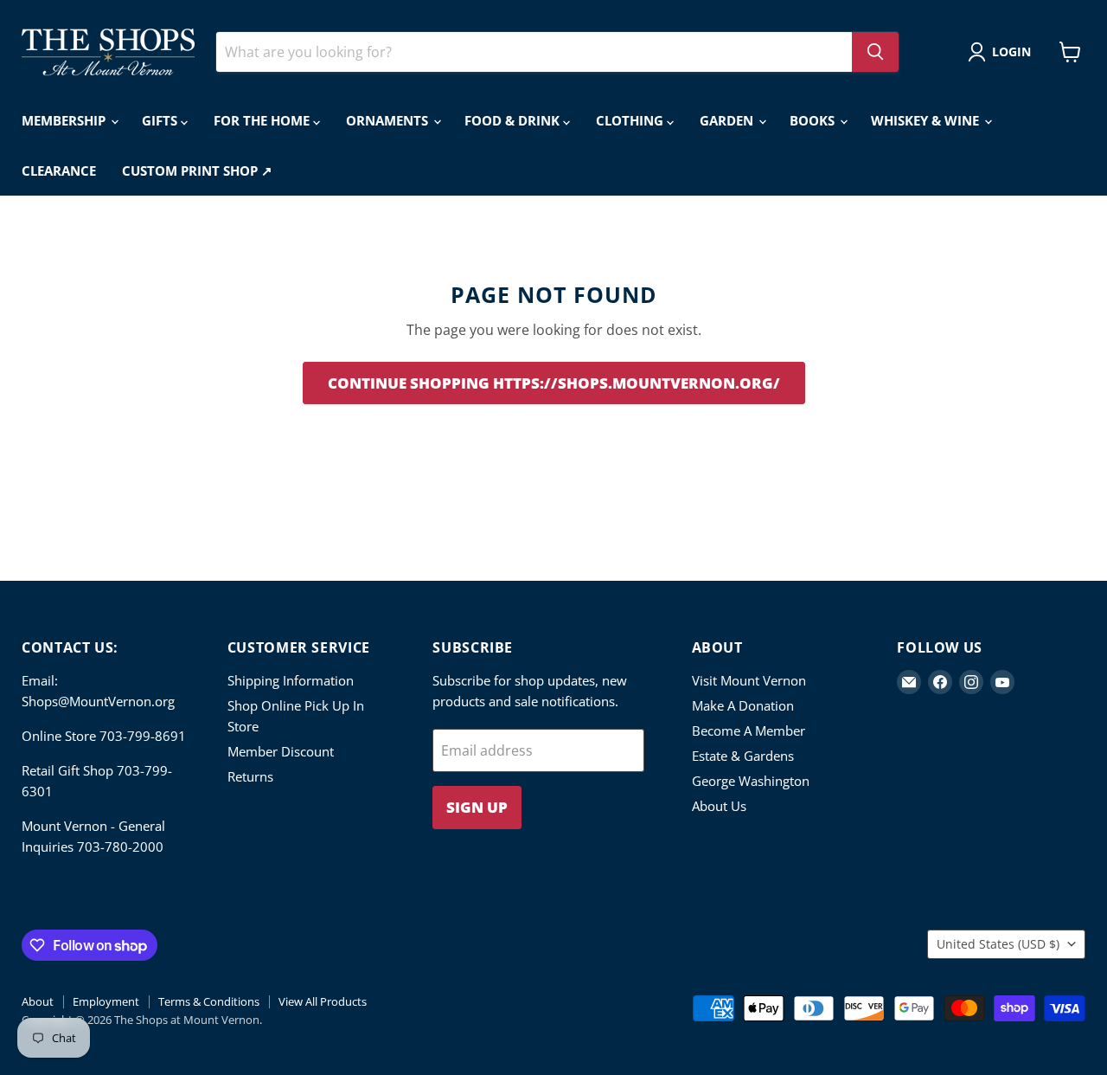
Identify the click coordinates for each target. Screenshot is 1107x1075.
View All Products (322, 1001)
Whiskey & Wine (926, 120)
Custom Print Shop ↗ (197, 170)
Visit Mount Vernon (749, 680)
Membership (65, 120)
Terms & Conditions (208, 1001)
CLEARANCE (59, 170)
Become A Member (748, 730)
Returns (250, 776)
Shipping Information (290, 680)
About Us (719, 805)
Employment (106, 1001)
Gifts (161, 120)
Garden (728, 120)
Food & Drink (513, 120)
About (38, 1001)
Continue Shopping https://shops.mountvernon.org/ (554, 383)
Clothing (631, 120)
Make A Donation (743, 705)
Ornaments (389, 120)
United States (998, 944)
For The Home (263, 120)
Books (814, 120)
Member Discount (280, 751)
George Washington (750, 780)
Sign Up (477, 807)
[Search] (875, 52)
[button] (1003, 52)
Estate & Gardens (743, 755)
